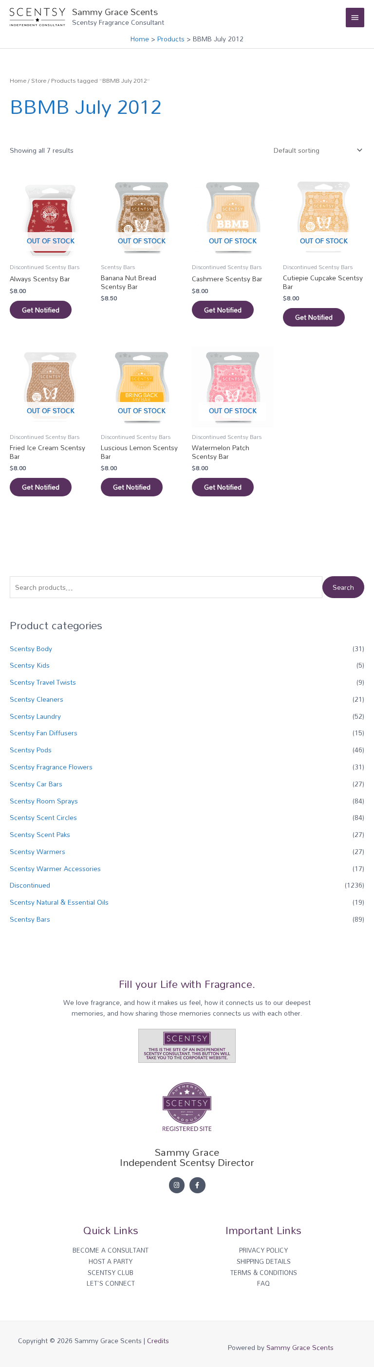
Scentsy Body (31, 648)
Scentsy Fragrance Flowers (51, 766)
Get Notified (40, 309)
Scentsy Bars (30, 919)
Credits (158, 1340)
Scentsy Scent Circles (43, 817)
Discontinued (30, 885)
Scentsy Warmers (37, 851)
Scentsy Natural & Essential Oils (59, 902)
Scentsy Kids (30, 665)
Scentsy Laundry (35, 716)
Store (38, 80)
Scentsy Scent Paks (40, 834)
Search (343, 587)
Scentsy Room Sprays (44, 800)
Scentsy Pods (31, 749)
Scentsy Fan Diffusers (43, 732)
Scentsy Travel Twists (43, 682)
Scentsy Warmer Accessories (55, 868)
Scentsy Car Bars (36, 783)
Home (18, 80)
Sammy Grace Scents (115, 11)
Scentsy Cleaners (36, 699)
